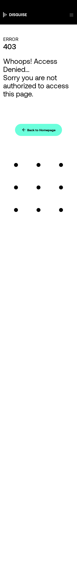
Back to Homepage (41, 130)
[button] (69, 15)
